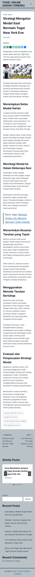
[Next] (29, 473)
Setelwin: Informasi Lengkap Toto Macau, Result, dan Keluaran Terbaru (18, 523)
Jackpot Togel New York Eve (13, 413)
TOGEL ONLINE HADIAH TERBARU (15, 421)
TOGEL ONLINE (7, 14)
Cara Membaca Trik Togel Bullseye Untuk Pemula (27, 440)
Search (5, 496)
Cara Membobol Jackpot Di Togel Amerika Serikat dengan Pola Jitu (16, 471)
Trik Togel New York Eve (12, 425)
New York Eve (8, 116)
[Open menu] (31, 3)
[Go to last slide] (5, 473)
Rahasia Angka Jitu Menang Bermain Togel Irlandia (17, 218)
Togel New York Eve (10, 417)
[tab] (13, 484)
